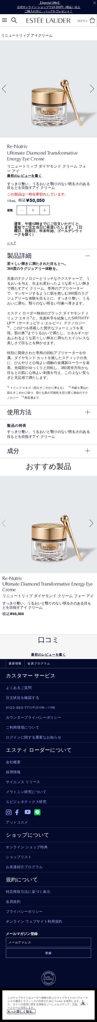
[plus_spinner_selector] (44, 210)
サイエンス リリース (23, 782)
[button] (4, 89)
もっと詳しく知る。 (21, 1011)
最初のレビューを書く (48, 654)
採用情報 (13, 772)
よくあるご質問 (19, 687)
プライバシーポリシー (24, 911)
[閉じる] (83, 1003)
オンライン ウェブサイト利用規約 (34, 921)
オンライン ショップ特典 (27, 847)
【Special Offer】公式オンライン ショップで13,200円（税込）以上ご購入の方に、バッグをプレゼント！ (48, 7)
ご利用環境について (22, 727)
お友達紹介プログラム (24, 867)
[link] (48, 524)
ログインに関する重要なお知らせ (33, 737)
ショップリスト (19, 857)
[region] (48, 1005)
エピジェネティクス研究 (26, 801)
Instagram (9, 812)
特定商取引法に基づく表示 (28, 891)
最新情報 (15, 663)
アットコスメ (17, 822)
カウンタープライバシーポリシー (33, 717)
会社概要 (13, 762)
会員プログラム (39, 663)
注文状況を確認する (22, 697)
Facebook (18, 812)
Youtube (28, 812)
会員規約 (13, 901)
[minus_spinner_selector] (22, 210)
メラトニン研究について (26, 792)
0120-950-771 (30, 707)
